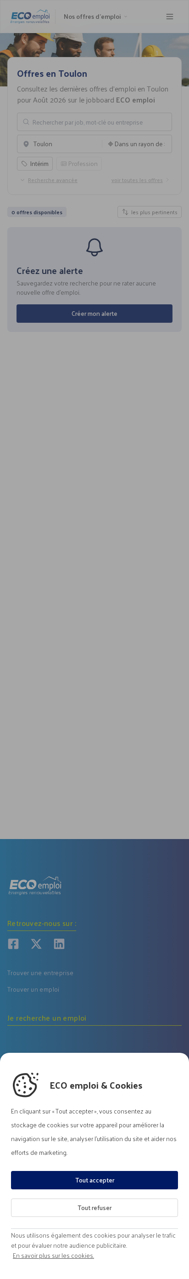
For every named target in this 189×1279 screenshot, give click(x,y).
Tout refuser (94, 1207)
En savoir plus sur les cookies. (53, 1255)
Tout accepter (94, 1180)
